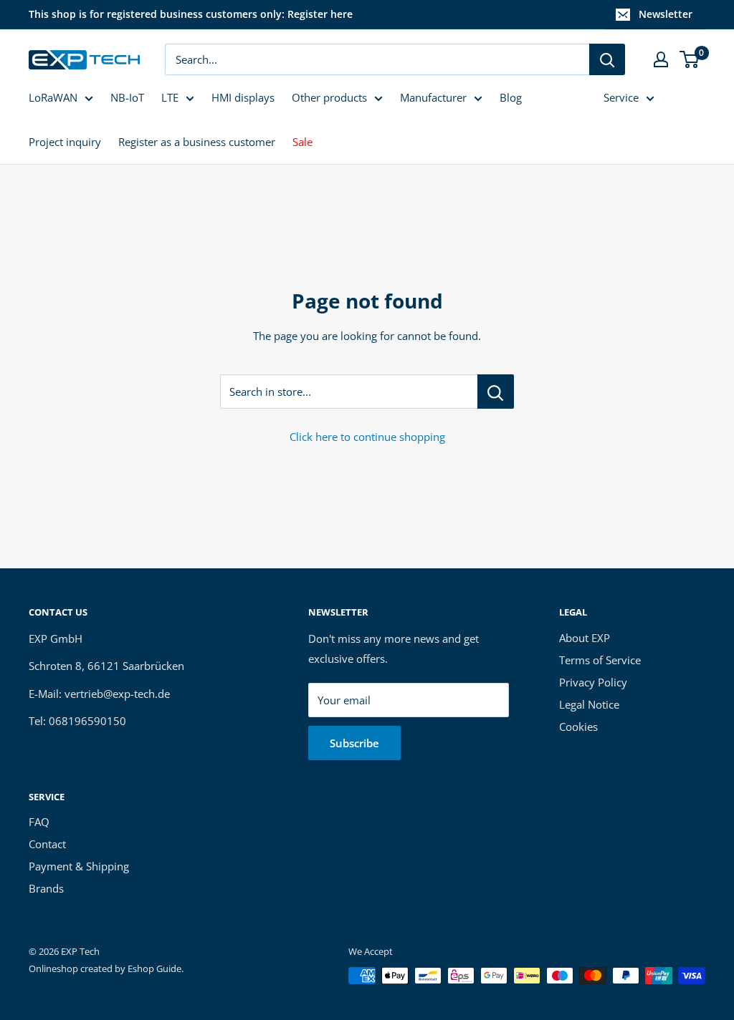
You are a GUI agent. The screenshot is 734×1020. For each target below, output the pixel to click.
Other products (329, 97)
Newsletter (665, 14)
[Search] (607, 59)
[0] (690, 59)
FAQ (39, 822)
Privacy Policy (593, 682)
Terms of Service (600, 660)
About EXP (584, 638)
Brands (46, 888)
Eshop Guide (154, 968)
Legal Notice (589, 704)
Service (621, 97)
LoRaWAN (53, 97)
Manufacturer (433, 97)
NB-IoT (127, 97)
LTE (169, 97)
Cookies (578, 726)
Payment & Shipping (79, 866)
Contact (47, 844)
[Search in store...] (495, 391)
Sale (302, 142)
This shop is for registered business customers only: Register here (191, 14)
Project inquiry (65, 142)
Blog (511, 97)
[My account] (661, 59)
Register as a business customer (196, 142)
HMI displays (243, 97)
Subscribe (354, 743)
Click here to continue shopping (367, 436)
